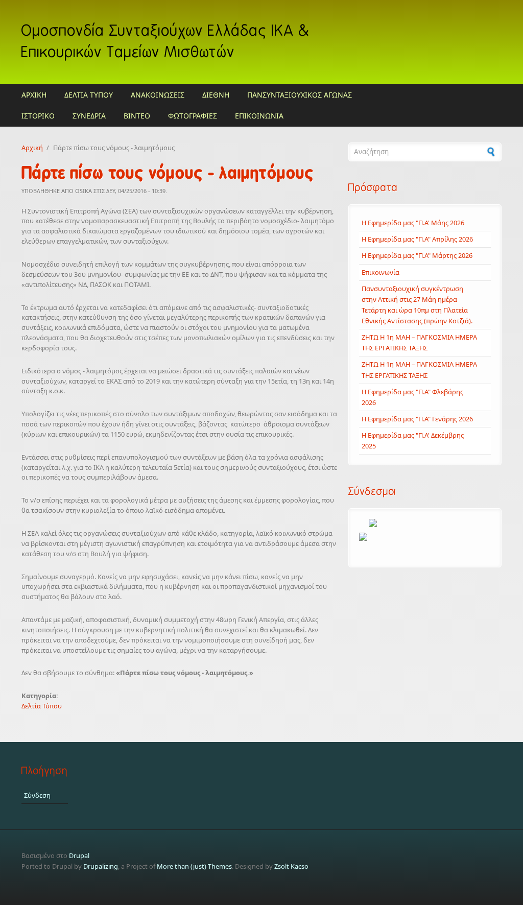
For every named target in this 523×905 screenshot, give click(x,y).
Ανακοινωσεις (157, 95)
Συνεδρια (89, 116)
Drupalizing (100, 866)
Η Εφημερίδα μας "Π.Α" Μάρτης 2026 (417, 255)
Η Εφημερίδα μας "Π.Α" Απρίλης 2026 (417, 239)
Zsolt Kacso (291, 866)
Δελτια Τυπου (88, 95)
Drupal (79, 855)
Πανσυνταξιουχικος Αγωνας (299, 95)
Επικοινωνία (380, 272)
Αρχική (32, 147)
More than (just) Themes (194, 866)
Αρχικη (33, 95)
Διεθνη (215, 95)
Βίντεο (137, 116)
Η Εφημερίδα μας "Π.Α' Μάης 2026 (413, 222)
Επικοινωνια (259, 116)
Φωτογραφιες (192, 116)
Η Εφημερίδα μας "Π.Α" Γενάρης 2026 (417, 418)
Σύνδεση (37, 795)
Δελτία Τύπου (41, 705)
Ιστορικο (38, 116)
